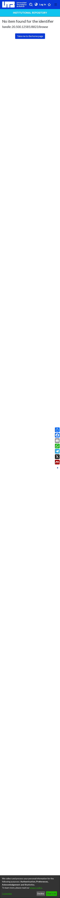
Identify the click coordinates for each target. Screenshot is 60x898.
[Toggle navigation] (55, 4)
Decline (40, 893)
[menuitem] (36, 4)
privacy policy (36, 887)
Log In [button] (42, 4)
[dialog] (30, 886)
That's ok (51, 893)
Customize (7, 893)
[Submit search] (31, 4)
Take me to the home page (30, 36)
